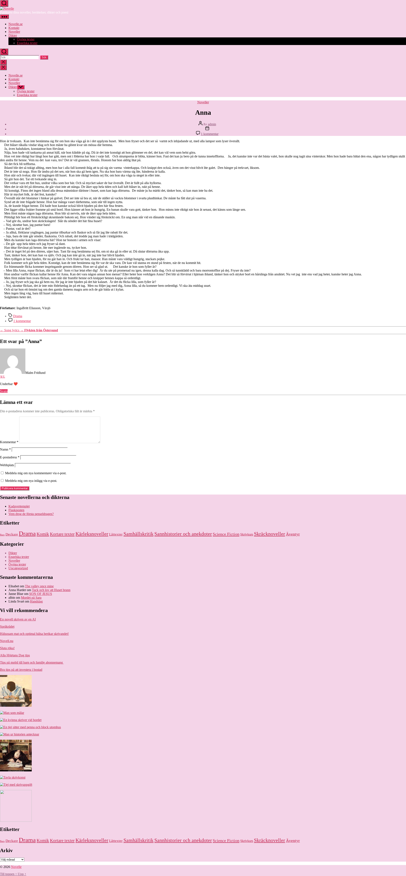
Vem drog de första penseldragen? (31, 514)
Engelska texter (27, 43)
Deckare (11, 534)
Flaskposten (16, 510)
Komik (43, 534)
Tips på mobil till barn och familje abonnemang (32, 662)
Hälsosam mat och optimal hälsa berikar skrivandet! (34, 633)
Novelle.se (15, 24)
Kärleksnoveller (91, 534)
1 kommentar (209, 134)
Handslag (36, 601)
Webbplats (7, 465)
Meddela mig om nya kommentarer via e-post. (35, 473)
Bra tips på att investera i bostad (21, 669)
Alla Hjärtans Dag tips (15, 655)
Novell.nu (6, 641)
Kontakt (13, 28)
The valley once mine (39, 586)
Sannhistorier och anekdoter (183, 534)
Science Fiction (226, 534)
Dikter (12, 35)
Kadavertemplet (19, 506)
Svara (4, 391)
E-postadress (9, 457)
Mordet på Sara (31, 597)
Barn (2, 535)
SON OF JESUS (40, 594)
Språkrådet (7, 626)
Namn (5, 449)
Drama (17, 316)
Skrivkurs (246, 534)
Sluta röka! (7, 648)
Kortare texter (62, 534)
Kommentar (9, 442)
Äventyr (293, 534)
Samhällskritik (138, 534)
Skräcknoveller (269, 534)
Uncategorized (18, 568)
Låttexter (116, 534)
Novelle (16, 867)
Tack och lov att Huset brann (51, 590)
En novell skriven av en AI (18, 619)
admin (212, 124)
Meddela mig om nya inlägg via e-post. (31, 480)
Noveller (14, 31)
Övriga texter (25, 39)
